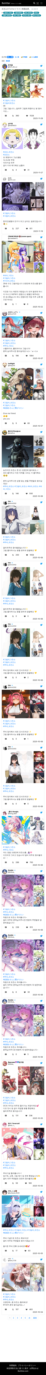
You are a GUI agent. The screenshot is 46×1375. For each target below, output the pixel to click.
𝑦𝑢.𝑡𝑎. (10, 178)
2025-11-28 (38, 118)
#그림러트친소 (9, 103)
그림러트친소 (19, 13)
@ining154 (11, 365)
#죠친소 (6, 154)
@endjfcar (11, 433)
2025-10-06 (38, 496)
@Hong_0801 (12, 813)
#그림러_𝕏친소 (9, 100)
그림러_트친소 (6, 15)
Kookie (10, 870)
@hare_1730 (12, 1260)
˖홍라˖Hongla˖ (13, 812)
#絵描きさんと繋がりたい (13, 408)
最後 (35, 1318)
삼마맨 (10, 123)
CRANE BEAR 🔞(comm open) (19, 236)
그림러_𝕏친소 (8, 13)
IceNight (11, 363)
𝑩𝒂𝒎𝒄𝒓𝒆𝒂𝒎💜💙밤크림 (16, 1062)
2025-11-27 (38, 172)
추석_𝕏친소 (36, 15)
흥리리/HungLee (14, 431)
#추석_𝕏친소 (8, 346)
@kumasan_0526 (13, 1193)
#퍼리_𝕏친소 (8, 275)
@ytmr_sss (12, 180)
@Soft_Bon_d (12, 67)
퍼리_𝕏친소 (17, 15)
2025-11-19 (38, 231)
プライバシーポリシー (27, 1365)
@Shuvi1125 (12, 314)
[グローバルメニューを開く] (41, 3)
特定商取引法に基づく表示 (17, 1368)
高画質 (8, 61)
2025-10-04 (38, 1312)
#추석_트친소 (8, 486)
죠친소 (36, 13)
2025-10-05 (38, 1118)
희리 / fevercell (14, 1123)
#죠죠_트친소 (8, 152)
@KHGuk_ (11, 872)
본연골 (10, 65)
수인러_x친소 (27, 15)
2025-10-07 (38, 358)
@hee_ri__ (11, 1125)
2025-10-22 (38, 307)
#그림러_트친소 (9, 216)
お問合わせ (34, 1368)
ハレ (9, 1258)
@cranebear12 (13, 238)
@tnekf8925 (12, 125)
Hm (9, 501)
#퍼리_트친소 (33, 486)
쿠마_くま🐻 (12, 1191)
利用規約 (13, 1365)
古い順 (17, 57)
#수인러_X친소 (9, 281)
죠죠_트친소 (28, 13)
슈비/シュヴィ (13, 312)
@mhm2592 (12, 503)
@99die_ (11, 1064)
